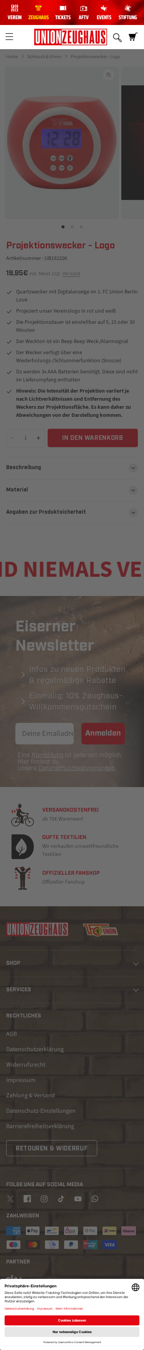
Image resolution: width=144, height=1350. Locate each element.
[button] (9, 37)
